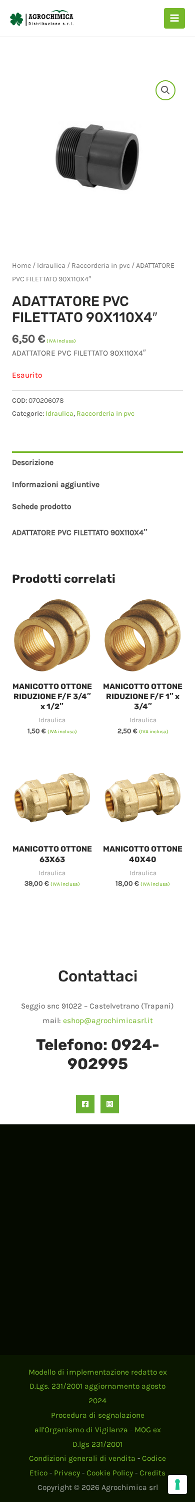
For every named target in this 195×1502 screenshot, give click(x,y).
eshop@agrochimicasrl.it (108, 1020)
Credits (153, 1472)
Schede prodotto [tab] (42, 506)
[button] (166, 90)
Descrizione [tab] (33, 462)
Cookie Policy (109, 1472)
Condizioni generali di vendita (82, 1458)
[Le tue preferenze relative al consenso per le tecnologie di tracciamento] (177, 1484)
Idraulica (51, 265)
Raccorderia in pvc (101, 265)
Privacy (67, 1472)
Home (21, 265)
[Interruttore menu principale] (174, 18)
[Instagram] (109, 1104)
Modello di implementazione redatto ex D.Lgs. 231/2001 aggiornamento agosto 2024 (97, 1387)
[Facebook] (85, 1104)
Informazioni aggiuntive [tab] (56, 484)
